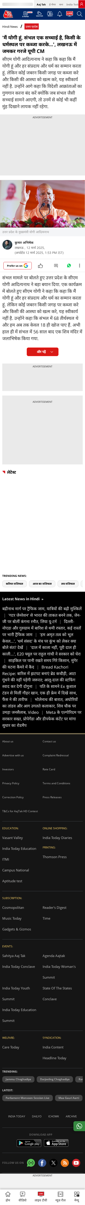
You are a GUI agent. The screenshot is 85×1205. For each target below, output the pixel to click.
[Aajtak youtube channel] (76, 1163)
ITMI (5, 859)
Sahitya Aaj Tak (13, 955)
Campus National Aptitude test (15, 875)
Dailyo (36, 1116)
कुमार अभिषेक (24, 242)
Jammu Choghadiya (18, 1079)
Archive (71, 1116)
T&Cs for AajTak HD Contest (20, 811)
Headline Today (54, 1058)
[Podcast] (50, 13)
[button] (77, 1197)
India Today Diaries (57, 837)
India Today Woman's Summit (59, 972)
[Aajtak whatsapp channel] (31, 1163)
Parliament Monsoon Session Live (27, 1098)
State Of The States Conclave (57, 993)
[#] (68, 266)
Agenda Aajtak (54, 955)
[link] (81, 4)
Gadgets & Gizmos (16, 929)
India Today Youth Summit (16, 993)
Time (46, 918)
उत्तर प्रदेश (32, 26)
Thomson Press (55, 857)
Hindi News (10, 27)
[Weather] (39, 15)
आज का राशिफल (42, 584)
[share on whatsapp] (79, 1126)
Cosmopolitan (13, 907)
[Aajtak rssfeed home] (65, 1163)
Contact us (49, 741)
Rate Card (49, 769)
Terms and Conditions (56, 783)
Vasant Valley (12, 837)
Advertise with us (13, 755)
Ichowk (53, 1116)
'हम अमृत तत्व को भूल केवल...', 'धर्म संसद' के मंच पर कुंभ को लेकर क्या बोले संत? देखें (39, 641)
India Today (73, 4)
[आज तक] (8, 14)
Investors (8, 769)
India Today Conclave (18, 966)
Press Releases (52, 797)
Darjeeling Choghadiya (55, 1079)
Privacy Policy (10, 783)
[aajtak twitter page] (53, 1163)
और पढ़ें (41, 352)
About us (7, 741)
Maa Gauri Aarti (68, 1098)
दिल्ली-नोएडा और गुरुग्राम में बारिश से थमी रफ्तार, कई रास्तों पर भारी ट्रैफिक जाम (41, 628)
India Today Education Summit (19, 1015)
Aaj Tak (41, 4)
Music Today (12, 918)
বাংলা (61, 4)
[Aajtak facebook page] (42, 1163)
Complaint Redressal (56, 755)
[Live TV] (69, 15)
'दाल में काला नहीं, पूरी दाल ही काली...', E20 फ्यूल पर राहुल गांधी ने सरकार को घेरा (41, 654)
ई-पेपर (52, 4)
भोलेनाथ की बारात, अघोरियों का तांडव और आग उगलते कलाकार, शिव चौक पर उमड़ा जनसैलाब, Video (40, 706)
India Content (53, 1047)
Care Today (10, 1047)
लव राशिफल (68, 584)
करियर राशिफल (14, 584)
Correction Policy (13, 797)
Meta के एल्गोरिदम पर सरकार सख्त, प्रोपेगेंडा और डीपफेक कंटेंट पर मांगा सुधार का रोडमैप (41, 718)
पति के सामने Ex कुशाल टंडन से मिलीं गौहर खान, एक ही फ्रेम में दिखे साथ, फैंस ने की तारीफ (39, 693)
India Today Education (19, 848)
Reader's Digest (54, 907)
